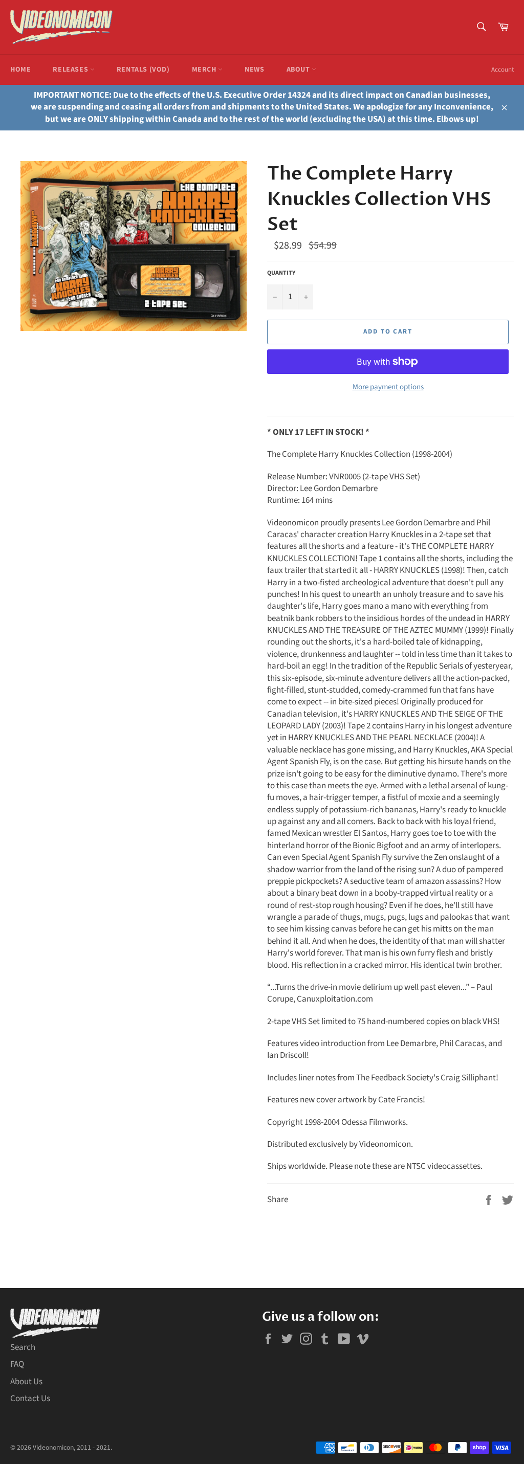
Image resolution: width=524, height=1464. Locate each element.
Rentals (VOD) (143, 69)
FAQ (17, 1364)
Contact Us (30, 1398)
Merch (205, 69)
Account (502, 69)
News (254, 69)
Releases (71, 69)
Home (20, 69)
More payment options (388, 387)
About (299, 69)
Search (22, 1347)
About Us (26, 1382)
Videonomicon (53, 1447)
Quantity (281, 273)
